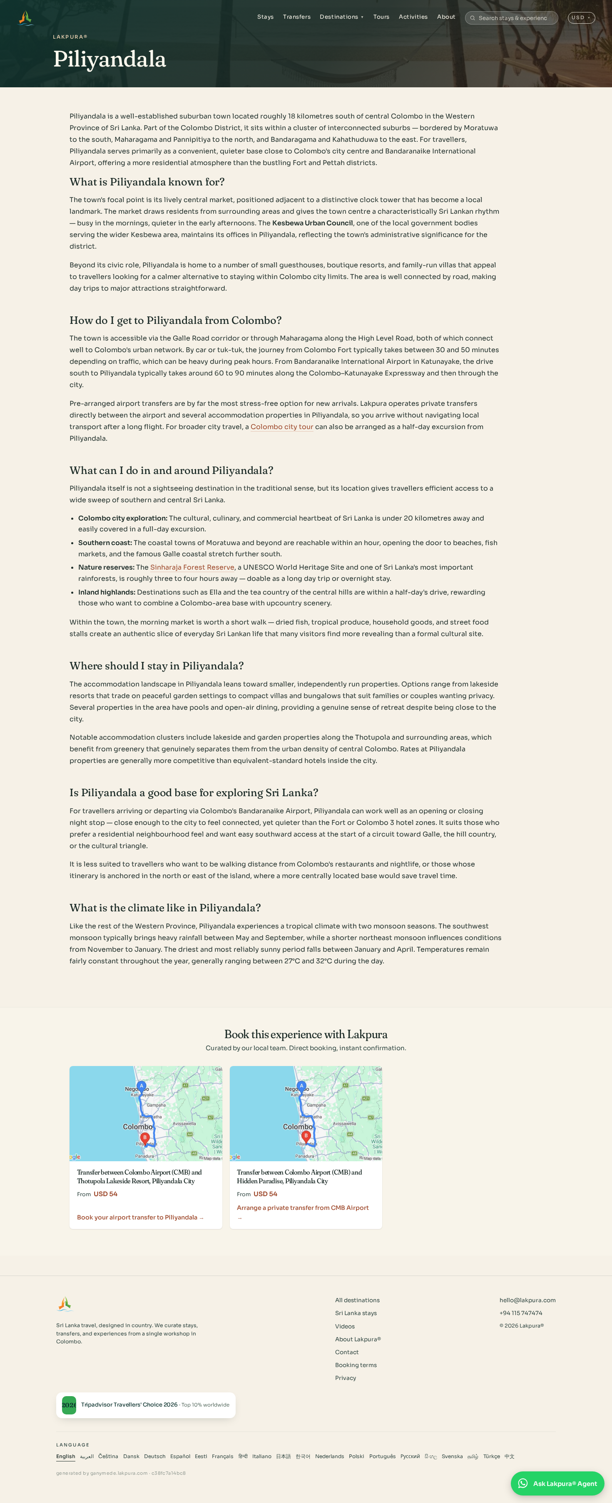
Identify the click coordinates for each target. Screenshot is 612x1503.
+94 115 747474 (521, 1313)
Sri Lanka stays (356, 1313)
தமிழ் (473, 1456)
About (446, 16)
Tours (381, 16)
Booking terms (356, 1365)
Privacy (345, 1378)
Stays (265, 16)
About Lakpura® (358, 1339)
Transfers (297, 16)
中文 (510, 1456)
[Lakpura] (26, 18)
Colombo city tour (282, 426)
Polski (356, 1456)
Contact (347, 1352)
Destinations (342, 16)
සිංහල (431, 1456)
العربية (87, 1456)
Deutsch (155, 1456)
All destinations (357, 1300)
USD (581, 17)
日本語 (283, 1456)
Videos (345, 1326)
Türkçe (491, 1456)
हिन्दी (243, 1456)
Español (180, 1456)
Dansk (131, 1456)
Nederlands (329, 1456)
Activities (413, 16)
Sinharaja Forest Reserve (192, 567)
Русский (410, 1456)
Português (382, 1456)
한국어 (303, 1456)
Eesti (201, 1456)
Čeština (108, 1456)
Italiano (261, 1456)
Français (223, 1456)
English (65, 1456)
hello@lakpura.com (528, 1300)
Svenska (452, 1456)
